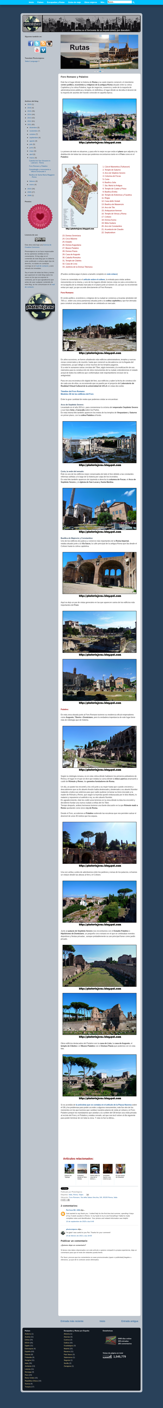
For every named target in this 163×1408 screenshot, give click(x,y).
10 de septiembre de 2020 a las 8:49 (80, 1221)
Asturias (67, 1337)
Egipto (27, 1346)
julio (30, 144)
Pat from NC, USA (73, 1210)
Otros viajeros (90, 2)
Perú (26, 1375)
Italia (70, 1195)
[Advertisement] (98, 1139)
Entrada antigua (129, 1321)
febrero (32, 181)
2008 (29, 195)
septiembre (33, 138)
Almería (67, 1334)
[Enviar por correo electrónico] (62, 1200)
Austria (27, 1337)
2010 (29, 189)
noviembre (33, 131)
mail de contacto (42, 266)
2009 (29, 192)
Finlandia (28, 1357)
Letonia (27, 1369)
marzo (31, 158)
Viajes (81, 1195)
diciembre (33, 127)
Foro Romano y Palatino (38, 166)
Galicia (66, 1343)
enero (31, 184)
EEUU (27, 1343)
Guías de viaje (74, 2)
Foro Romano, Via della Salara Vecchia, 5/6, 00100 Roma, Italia (93, 1197)
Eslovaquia (29, 1349)
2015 (29, 111)
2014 (29, 114)
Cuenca (67, 1340)
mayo (31, 151)
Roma (75, 1195)
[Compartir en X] (66, 1200)
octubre (32, 134)
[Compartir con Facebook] (68, 1200)
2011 (29, 124)
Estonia (27, 1354)
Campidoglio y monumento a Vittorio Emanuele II (40, 170)
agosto (32, 141)
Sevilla (66, 1363)
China (27, 1340)
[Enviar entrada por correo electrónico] (86, 1195)
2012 (29, 121)
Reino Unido (29, 1378)
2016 (29, 108)
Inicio (31, 2)
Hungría (28, 1360)
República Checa (31, 1381)
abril (31, 154)
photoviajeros (71, 1229)
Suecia (27, 1384)
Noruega (28, 1372)
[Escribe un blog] (64, 1200)
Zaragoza (67, 1366)
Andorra (28, 1334)
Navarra (67, 1351)
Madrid (66, 1349)
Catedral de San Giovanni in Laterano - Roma (39, 162)
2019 (29, 104)
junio (31, 148)
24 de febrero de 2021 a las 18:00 (79, 1236)
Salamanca (68, 1357)
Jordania (28, 1366)
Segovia (67, 1360)
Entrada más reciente (72, 1321)
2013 (29, 118)
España (28, 1351)
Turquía (28, 1387)
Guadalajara (68, 1346)
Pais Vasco (68, 1354)
